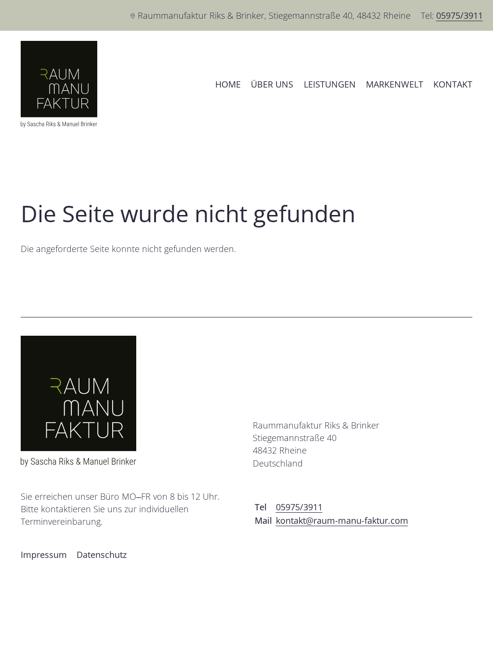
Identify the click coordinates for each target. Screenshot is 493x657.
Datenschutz (102, 554)
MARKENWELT (394, 84)
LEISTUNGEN (330, 84)
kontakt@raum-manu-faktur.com (342, 520)
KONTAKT (452, 84)
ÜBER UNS (272, 84)
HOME (228, 84)
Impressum (44, 554)
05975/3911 (459, 15)
